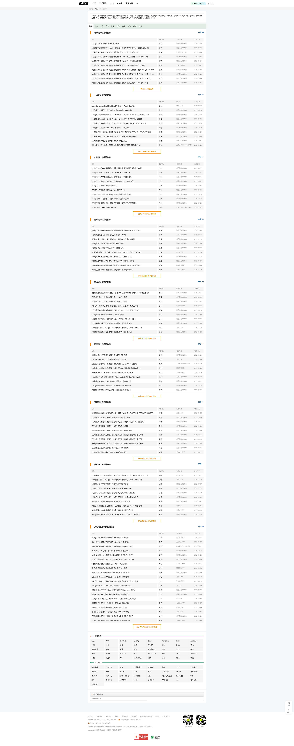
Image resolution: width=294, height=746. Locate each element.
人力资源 (165, 671)
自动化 (178, 671)
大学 (121, 658)
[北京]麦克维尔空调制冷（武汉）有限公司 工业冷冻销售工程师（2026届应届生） (121, 48)
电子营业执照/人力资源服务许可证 (130, 720)
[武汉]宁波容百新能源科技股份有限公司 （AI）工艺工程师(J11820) (116, 310)
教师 (135, 649)
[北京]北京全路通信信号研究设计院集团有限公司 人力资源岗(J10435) (116, 61)
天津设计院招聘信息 (102, 402)
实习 (112, 3)
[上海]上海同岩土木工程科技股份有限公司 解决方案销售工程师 (114, 136)
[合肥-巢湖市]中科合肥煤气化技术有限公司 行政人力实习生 (113, 555)
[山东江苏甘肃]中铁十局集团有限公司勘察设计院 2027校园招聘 (114, 364)
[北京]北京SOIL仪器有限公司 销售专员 (105, 44)
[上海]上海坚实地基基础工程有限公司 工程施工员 (109, 141)
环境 (135, 671)
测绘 (163, 645)
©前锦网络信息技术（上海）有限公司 (105, 730)
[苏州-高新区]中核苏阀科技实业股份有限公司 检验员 (110, 594)
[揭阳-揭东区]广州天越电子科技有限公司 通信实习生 (110, 572)
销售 (149, 658)
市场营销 (137, 676)
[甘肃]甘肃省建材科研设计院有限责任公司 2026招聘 (110, 612)
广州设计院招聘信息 (102, 157)
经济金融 (95, 667)
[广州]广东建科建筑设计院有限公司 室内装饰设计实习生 (112, 194)
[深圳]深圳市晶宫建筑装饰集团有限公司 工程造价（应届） (112, 257)
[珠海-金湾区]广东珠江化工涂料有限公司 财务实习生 (110, 551)
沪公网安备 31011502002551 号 (100, 723)
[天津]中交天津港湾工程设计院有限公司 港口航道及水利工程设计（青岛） (118, 435)
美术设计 (165, 680)
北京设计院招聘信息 (102, 33)
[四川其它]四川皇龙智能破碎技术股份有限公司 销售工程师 (112, 546)
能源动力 (109, 676)
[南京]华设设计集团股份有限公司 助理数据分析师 (109, 355)
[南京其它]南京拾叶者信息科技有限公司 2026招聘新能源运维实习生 (116, 368)
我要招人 (210, 3)
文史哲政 (193, 671)
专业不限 (109, 667)
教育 (192, 676)
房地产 (150, 645)
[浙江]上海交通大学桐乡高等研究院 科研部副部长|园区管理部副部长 (116, 145)
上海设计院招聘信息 (102, 95)
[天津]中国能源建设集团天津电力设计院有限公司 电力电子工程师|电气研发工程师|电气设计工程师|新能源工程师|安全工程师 (124, 413)
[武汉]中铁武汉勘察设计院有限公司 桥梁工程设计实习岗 (112, 323)
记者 (135, 645)
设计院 (136, 641)
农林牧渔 (109, 680)
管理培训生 (152, 649)
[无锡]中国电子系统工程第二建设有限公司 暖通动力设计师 (112, 616)
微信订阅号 (188, 727)
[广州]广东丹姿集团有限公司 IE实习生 (105, 186)
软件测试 (165, 641)
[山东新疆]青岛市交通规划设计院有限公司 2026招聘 (110, 577)
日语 (163, 653)
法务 (107, 649)
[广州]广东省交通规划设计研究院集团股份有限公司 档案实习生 (114, 203)
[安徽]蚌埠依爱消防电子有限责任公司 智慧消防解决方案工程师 (114, 599)
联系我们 (133, 716)
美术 (192, 645)
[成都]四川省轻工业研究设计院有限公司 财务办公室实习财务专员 (115, 497)
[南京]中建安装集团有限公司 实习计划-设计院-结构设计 (111, 381)
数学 (93, 680)
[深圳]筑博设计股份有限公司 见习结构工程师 (108, 248)
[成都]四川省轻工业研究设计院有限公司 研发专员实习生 (112, 488)
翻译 (192, 649)
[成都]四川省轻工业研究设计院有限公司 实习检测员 (110, 484)
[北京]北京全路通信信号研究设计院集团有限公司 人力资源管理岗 (115, 52)
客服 (163, 658)
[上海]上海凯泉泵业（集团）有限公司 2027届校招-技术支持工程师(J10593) (119, 123)
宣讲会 (119, 3)
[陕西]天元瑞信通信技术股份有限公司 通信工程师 (109, 568)
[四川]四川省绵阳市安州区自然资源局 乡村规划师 (109, 607)
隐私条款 (108, 716)
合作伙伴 (99, 716)
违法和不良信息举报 (146, 716)
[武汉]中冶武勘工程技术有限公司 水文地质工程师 (109, 297)
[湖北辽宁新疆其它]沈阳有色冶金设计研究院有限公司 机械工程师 (115, 306)
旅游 (93, 641)
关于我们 (90, 716)
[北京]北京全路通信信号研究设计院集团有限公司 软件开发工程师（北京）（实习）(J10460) (124, 74)
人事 (107, 641)
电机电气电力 (167, 676)
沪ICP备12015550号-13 (108, 720)
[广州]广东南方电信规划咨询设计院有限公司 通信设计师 (112, 177)
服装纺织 (95, 684)
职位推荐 (103, 3)
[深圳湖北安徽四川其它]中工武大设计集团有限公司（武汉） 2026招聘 (117, 252)
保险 (178, 641)
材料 (149, 671)
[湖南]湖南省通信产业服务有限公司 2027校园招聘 (109, 564)
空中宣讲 (129, 3)
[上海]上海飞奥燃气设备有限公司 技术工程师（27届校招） (112, 110)
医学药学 (95, 676)
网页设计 (95, 649)
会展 (149, 641)
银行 (178, 653)
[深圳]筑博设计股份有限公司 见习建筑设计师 (108, 243)
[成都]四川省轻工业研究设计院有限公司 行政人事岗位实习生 (113, 493)
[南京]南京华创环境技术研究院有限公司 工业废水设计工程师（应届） (116, 377)
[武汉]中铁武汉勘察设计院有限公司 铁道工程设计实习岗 (112, 332)
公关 (121, 645)
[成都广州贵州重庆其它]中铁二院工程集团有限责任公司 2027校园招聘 (117, 506)
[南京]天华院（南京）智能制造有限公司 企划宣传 (109, 359)
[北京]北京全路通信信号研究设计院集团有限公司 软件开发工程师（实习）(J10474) (121, 78)
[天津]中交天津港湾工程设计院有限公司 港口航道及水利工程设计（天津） (118, 443)
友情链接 (124, 716)
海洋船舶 (193, 680)
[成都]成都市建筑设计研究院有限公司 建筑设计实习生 (111, 501)
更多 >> (201, 32)
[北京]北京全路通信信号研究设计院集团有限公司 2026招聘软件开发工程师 (118, 65)
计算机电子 (138, 667)
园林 (107, 645)
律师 (93, 653)
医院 (192, 658)
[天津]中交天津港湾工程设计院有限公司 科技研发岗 (110, 448)
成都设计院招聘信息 (102, 464)
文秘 (93, 658)
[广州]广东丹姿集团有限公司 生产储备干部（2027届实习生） (113, 181)
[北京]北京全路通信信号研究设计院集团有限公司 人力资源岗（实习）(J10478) (120, 57)
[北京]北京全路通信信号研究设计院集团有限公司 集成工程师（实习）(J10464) (120, 83)
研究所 (108, 658)
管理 (121, 667)
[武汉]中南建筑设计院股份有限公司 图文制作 (108, 315)
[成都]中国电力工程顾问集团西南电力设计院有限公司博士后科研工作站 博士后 (120, 475)
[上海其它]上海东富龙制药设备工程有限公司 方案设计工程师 (113, 106)
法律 (107, 671)
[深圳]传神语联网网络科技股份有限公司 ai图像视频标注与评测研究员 (116, 265)
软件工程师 (152, 653)
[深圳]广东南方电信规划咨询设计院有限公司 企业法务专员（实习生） (116, 230)
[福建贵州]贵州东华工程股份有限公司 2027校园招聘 (110, 542)
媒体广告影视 (124, 676)
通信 (149, 676)
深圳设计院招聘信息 (102, 220)
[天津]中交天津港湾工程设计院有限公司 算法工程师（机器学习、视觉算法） (119, 422)
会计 (121, 649)
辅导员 (108, 653)
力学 (178, 680)
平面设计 (193, 653)
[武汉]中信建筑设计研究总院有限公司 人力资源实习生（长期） (114, 319)
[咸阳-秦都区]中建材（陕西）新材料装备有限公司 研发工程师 (113, 590)
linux (178, 645)
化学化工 (193, 667)
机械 (163, 667)
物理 (135, 680)
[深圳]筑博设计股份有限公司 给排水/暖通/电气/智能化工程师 (113, 239)
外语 (178, 667)
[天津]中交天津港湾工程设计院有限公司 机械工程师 (110, 426)
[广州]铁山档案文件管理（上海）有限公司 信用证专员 (111, 172)
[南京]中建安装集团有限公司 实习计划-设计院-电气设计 (111, 386)
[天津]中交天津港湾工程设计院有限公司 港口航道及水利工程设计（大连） (118, 439)
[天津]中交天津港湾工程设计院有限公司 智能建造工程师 (112, 430)
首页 (94, 3)
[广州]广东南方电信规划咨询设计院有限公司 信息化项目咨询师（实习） (117, 168)
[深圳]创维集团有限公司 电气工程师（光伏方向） (109, 235)
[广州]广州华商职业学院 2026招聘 (104, 207)
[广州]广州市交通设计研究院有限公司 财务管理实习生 (111, 199)
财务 (135, 653)
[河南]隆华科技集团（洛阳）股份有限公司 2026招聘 (110, 603)
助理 (163, 649)
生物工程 (179, 676)
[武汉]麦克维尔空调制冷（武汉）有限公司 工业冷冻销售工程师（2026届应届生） (121, 293)
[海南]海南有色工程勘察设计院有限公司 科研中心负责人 (112, 586)
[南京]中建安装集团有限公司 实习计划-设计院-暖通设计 (111, 390)
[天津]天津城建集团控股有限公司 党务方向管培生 (109, 452)
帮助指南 (158, 716)
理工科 (122, 671)
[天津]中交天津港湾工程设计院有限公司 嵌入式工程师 (111, 417)
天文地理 (151, 680)
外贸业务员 (138, 658)
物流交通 (123, 680)
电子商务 (123, 641)
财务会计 (151, 667)
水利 (93, 645)
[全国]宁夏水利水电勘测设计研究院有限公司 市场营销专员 (112, 270)
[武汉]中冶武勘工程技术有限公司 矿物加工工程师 (109, 301)
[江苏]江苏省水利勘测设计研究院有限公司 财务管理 (110, 538)
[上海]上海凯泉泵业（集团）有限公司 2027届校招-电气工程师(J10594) (117, 119)
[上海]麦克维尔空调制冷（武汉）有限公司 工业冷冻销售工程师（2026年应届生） (121, 115)
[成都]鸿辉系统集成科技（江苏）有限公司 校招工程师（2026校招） (116, 514)
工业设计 (193, 641)
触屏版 (116, 716)
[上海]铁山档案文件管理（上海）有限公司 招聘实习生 (111, 128)
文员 (178, 649)
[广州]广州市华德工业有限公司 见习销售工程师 (108, 190)
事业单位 (123, 653)
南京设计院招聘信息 (102, 344)
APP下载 (201, 727)
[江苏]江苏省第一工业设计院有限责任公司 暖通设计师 (111, 620)
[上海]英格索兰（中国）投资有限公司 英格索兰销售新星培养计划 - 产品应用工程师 (121, 132)
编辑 (178, 658)
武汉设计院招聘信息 (102, 282)
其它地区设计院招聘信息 (104, 527)
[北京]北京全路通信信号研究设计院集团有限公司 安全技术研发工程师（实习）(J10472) (123, 70)
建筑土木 (95, 671)
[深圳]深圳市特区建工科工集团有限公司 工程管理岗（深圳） (113, 261)
